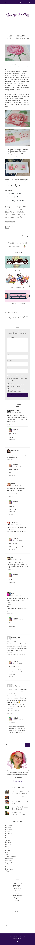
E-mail (9, 361)
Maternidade (9, 869)
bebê (18, 242)
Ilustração (24, 242)
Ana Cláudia (15, 450)
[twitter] (17, 236)
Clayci (13, 484)
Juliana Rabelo (17, 888)
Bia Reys (14, 685)
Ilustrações (17, 31)
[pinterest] (22, 236)
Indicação (8, 846)
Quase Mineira (17, 897)
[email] (27, 236)
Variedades (8, 861)
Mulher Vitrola (17, 892)
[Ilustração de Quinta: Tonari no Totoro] (11, 211)
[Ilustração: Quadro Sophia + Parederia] (22, 211)
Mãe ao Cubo (17, 890)
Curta (17, 911)
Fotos (7, 867)
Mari (12, 593)
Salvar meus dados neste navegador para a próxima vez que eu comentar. (17, 378)
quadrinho (19, 243)
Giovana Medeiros (17, 885)
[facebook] (20, 236)
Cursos (7, 832)
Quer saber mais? (17, 777)
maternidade (11, 243)
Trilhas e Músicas (10, 856)
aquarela (14, 242)
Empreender (9, 825)
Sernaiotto (17, 900)
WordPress (15, 938)
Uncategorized (9, 858)
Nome (9, 354)
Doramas (8, 842)
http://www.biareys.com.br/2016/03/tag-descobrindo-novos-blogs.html (17, 706)
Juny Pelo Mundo (17, 886)
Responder (10, 424)
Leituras (7, 850)
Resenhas (8, 838)
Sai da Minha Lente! (17, 898)
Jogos (7, 848)
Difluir (20, 938)
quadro (25, 243)
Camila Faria (15, 410)
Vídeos (7, 871)
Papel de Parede (10, 834)
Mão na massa (9, 836)
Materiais (8, 852)
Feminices (8, 827)
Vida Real (8, 865)
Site (8, 368)
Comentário (11, 337)
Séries (7, 854)
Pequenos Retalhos (18, 895)
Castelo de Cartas (17, 883)
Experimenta (9, 844)
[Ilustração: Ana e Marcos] (10, 222)
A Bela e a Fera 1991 (18, 797)
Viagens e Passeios (11, 863)
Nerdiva (17, 893)
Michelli (15, 429)
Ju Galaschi (14, 522)
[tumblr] (24, 236)
